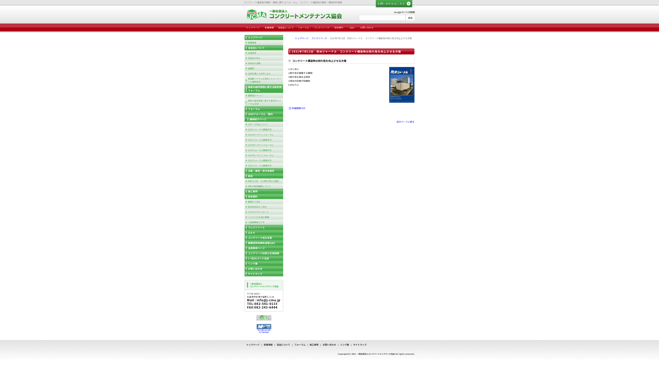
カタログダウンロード (258, 211)
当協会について (286, 27)
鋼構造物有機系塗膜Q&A (261, 243)
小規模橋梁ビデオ (256, 222)
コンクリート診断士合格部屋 (263, 253)
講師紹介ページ (255, 95)
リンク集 (253, 263)
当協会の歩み (254, 58)
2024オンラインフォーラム (260, 144)
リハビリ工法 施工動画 (258, 217)
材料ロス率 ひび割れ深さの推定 (263, 180)
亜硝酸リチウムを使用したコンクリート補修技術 (264, 80)
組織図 (251, 68)
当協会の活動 (254, 63)
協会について (283, 344)
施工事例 (253, 191)
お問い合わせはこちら (391, 4)
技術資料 (338, 27)
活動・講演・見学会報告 (261, 170)
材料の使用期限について (259, 186)
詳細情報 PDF (298, 108)
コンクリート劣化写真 (260, 237)
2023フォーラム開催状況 (259, 160)
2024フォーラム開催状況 (259, 150)
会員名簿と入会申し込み (259, 73)
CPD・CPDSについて (258, 124)
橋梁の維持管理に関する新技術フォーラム (265, 88)
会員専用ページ (256, 248)
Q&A (352, 27)
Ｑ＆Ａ (251, 232)
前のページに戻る (405, 121)
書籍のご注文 (254, 201)
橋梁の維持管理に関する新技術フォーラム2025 (264, 102)
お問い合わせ (367, 27)
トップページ (252, 27)
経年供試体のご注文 (257, 206)
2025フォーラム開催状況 (259, 139)
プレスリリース (321, 27)
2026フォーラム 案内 (260, 114)
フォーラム (303, 27)
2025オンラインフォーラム (260, 134)
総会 (250, 176)
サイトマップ (255, 274)
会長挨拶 (252, 52)
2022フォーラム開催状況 (259, 165)
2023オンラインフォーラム (260, 155)
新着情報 (269, 27)
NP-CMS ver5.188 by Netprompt (264, 331)
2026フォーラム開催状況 (259, 129)
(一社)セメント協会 (258, 258)
